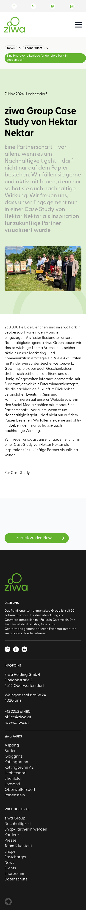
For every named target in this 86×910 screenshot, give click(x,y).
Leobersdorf (33, 48)
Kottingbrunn (16, 762)
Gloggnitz (13, 756)
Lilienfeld (13, 779)
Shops (10, 852)
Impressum (14, 874)
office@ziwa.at (18, 717)
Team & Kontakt (18, 846)
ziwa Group (15, 818)
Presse (11, 841)
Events (10, 868)
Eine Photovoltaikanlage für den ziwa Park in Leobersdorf (37, 57)
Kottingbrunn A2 (19, 768)
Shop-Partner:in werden (26, 829)
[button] (8, 901)
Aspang (12, 745)
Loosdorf (12, 784)
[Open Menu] (78, 24)
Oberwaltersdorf (20, 790)
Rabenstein (15, 795)
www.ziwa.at (17, 723)
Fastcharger (16, 857)
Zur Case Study (17, 473)
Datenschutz (16, 879)
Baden (11, 751)
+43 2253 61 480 (18, 712)
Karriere (12, 835)
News (11, 48)
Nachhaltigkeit (18, 824)
